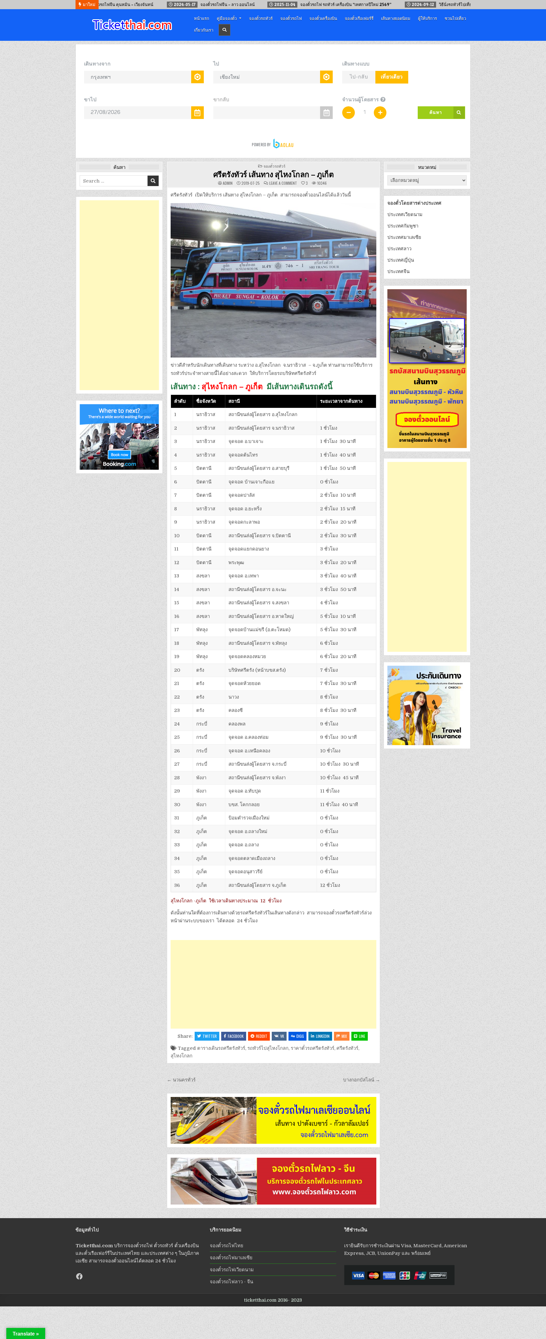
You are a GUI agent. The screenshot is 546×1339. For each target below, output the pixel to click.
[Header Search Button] (224, 30)
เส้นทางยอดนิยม (395, 18)
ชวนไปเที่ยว (455, 18)
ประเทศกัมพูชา (402, 226)
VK (282, 1036)
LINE (362, 1036)
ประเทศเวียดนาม (404, 214)
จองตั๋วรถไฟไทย (226, 1246)
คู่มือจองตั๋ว (227, 18)
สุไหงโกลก (181, 1056)
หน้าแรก (201, 18)
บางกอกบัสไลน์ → (361, 1080)
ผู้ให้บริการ (427, 18)
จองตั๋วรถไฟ (291, 18)
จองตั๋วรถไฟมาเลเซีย (231, 1258)
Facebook (236, 1036)
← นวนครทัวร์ (181, 1080)
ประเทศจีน (398, 271)
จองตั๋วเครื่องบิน (323, 18)
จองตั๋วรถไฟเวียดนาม (232, 1270)
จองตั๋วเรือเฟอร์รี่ (359, 18)
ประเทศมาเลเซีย (404, 237)
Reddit (261, 1036)
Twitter (210, 1036)
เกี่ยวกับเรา (203, 30)
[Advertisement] (273, 984)
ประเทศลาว (399, 249)
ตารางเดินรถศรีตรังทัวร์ (221, 1048)
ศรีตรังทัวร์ (347, 1048)
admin (228, 183)
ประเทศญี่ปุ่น (400, 260)
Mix (344, 1036)
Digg (300, 1036)
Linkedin (323, 1036)
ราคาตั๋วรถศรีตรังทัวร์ (312, 1048)
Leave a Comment (283, 183)
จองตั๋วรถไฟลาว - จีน (231, 1282)
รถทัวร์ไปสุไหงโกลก (267, 1048)
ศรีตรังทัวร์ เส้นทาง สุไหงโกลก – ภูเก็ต (273, 174)
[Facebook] (79, 1276)
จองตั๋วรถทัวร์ (261, 18)
